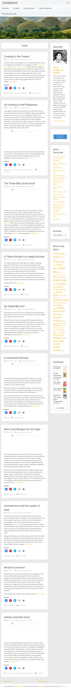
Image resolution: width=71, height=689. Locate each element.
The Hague (59, 332)
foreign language (20, 170)
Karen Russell (57, 390)
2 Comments (28, 245)
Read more (13, 81)
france (54, 292)
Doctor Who (62, 275)
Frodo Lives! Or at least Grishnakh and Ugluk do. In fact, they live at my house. (60, 180)
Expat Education (29, 8)
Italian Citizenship (45, 8)
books (8, 294)
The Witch (57, 382)
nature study (62, 323)
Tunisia (56, 350)
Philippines (23, 93)
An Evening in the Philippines (20, 104)
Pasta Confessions (59, 202)
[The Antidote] (64, 392)
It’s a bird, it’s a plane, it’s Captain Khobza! (59, 197)
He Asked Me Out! (14, 306)
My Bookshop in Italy (9, 14)
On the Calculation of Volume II (58, 375)
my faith (61, 311)
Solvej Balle (57, 379)
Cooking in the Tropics (17, 56)
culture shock (10, 673)
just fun (60, 305)
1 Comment (26, 294)
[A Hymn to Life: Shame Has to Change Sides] (64, 399)
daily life (8, 93)
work (62, 350)
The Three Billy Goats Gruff (19, 183)
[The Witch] (64, 386)
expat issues (60, 280)
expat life (55, 284)
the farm (18, 245)
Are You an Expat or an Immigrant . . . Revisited (59, 158)
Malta (55, 308)
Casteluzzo (10, 3)
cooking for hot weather (18, 67)
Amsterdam (58, 253)
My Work (16, 8)
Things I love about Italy (25, 673)
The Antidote (58, 389)
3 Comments (22, 556)
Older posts (6, 681)
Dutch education (59, 277)
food (18, 93)
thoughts (57, 344)
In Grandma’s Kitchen (16, 357)
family (14, 346)
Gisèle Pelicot (57, 403)
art (65, 254)
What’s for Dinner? (14, 567)
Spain (58, 328)
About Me (5, 8)
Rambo (16, 524)
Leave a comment (36, 93)
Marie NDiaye (57, 383)
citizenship (58, 262)
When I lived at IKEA (60, 192)
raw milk (12, 245)
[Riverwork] (64, 370)
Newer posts (43, 681)
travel (56, 347)
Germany (61, 295)
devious (15, 233)
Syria (59, 330)
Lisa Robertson (58, 368)
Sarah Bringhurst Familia (24, 59)
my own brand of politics (57, 317)
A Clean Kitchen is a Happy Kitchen (24, 256)
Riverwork (57, 367)
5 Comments (22, 494)
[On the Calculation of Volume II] (64, 377)
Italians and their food (16, 617)
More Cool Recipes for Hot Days (22, 429)
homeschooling (61, 300)
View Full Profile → (59, 121)
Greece (58, 297)
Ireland (55, 303)
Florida (14, 93)
